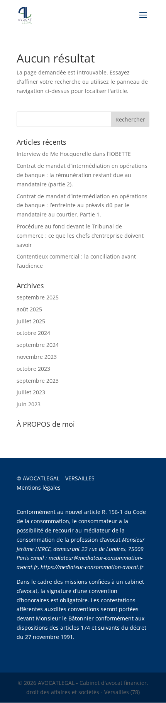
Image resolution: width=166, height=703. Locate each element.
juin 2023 (29, 404)
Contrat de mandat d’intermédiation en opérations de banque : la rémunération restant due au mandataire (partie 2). (82, 175)
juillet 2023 (31, 392)
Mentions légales (39, 487)
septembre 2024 (38, 344)
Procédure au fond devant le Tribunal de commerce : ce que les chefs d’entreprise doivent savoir (80, 235)
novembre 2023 (37, 356)
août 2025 (29, 309)
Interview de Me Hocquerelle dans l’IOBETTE (74, 153)
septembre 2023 (38, 380)
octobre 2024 (33, 332)
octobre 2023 (33, 368)
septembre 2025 (38, 297)
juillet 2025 (31, 321)
